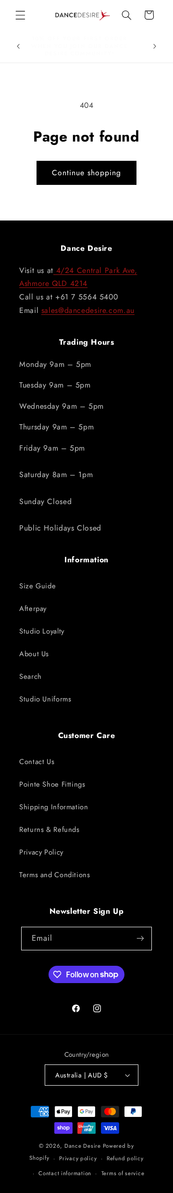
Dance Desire (82, 1146)
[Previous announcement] (18, 46)
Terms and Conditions (54, 874)
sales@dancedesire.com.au (88, 310)
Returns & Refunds (49, 829)
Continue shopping (87, 172)
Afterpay (33, 608)
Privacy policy (78, 1158)
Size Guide (37, 586)
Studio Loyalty (41, 631)
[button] (20, 15)
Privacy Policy (41, 852)
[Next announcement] (154, 46)
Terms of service (123, 1173)
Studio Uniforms (45, 699)
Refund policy (125, 1158)
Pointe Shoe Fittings (52, 784)
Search (30, 676)
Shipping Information (53, 807)
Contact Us (36, 761)
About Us (34, 653)
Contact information (64, 1173)
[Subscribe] (140, 938)
